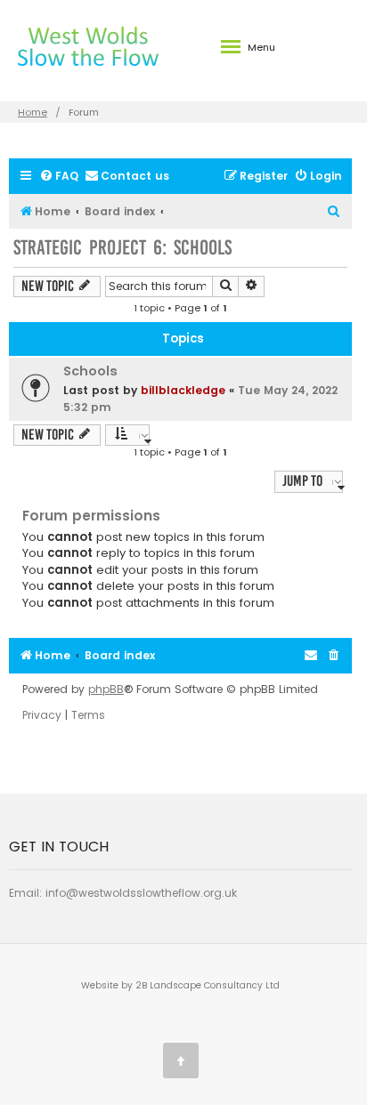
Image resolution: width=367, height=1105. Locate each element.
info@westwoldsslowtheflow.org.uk (141, 892)
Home (32, 112)
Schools (90, 371)
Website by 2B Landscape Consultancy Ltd (180, 985)
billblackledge (183, 390)
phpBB (106, 689)
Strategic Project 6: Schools (122, 248)
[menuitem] (58, 177)
